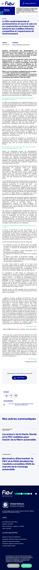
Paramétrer (13, 565)
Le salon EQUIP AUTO (8, 545)
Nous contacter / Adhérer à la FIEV (13, 526)
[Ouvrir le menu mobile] (2, 3)
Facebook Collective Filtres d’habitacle (14, 539)
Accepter (26, 565)
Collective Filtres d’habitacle (11, 537)
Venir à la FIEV (6, 528)
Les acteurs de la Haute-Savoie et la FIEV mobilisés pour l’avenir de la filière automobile (19, 437)
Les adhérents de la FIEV (10, 522)
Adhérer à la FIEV (7, 524)
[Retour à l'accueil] (12, 4)
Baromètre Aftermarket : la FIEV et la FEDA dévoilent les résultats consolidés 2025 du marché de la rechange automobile (18, 464)
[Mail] (16, 396)
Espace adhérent (30, 3)
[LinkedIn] (7, 396)
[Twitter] (11, 396)
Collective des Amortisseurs (11, 541)
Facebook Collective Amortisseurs (13, 543)
